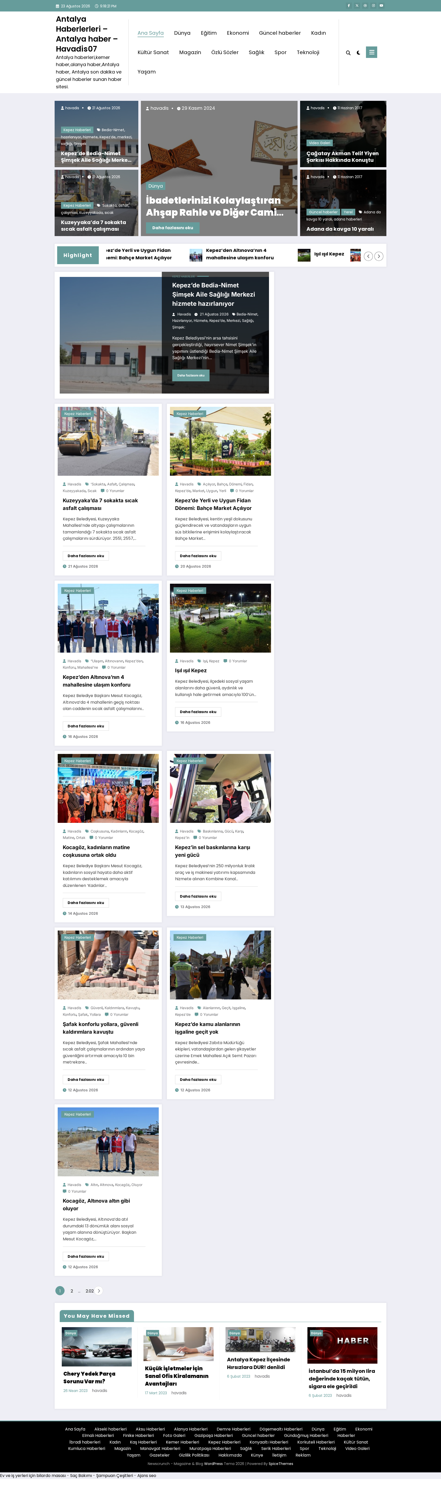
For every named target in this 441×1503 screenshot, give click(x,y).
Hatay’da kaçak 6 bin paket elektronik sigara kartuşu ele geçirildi (338, 1382)
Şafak (83, 1014)
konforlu (69, 1014)
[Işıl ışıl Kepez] (220, 618)
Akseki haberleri (110, 1432)
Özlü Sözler (225, 52)
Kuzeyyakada (91, 212)
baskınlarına (213, 831)
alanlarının (211, 1008)
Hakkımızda (230, 1458)
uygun (211, 490)
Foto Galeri (174, 1438)
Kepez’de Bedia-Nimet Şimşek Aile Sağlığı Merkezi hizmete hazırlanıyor (96, 156)
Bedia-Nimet (113, 129)
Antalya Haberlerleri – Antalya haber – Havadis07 (87, 34)
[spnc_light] (358, 52)
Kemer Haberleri (182, 1445)
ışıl (205, 661)
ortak (80, 837)
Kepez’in (182, 837)
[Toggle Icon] (371, 52)
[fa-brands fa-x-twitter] (357, 6)
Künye (257, 1458)
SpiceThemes (281, 1466)
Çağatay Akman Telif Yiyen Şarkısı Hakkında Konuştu (343, 156)
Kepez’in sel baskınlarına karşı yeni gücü (212, 851)
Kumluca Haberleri (86, 1452)
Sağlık (256, 52)
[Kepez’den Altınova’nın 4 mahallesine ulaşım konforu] (108, 618)
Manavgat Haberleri (160, 1452)
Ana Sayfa (151, 32)
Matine (68, 837)
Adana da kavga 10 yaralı (340, 229)
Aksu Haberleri (150, 1432)
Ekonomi (238, 32)
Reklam (303, 1458)
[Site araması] (348, 52)
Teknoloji (308, 52)
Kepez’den (134, 661)
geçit (226, 1008)
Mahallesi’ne (87, 667)
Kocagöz (136, 831)
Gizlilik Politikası (194, 1458)
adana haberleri (348, 219)
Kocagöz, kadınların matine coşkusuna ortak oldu (338, 254)
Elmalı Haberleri (98, 1438)
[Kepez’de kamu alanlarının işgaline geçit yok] (220, 965)
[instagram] (373, 6)
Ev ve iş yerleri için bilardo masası (33, 1479)
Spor (281, 52)
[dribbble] (365, 6)
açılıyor (209, 484)
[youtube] (381, 6)
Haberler (346, 1438)
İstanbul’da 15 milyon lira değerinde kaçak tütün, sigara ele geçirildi (258, 1378)
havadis (71, 108)
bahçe (222, 484)
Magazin (190, 52)
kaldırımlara (114, 1008)
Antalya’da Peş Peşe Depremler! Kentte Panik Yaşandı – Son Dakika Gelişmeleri (257, 207)
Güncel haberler (280, 32)
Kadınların (119, 831)
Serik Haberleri (276, 1452)
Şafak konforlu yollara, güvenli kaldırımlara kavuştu (100, 1028)
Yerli (222, 490)
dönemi (235, 484)
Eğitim (209, 32)
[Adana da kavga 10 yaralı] (343, 202)
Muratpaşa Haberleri (210, 1452)
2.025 (88, 1291)
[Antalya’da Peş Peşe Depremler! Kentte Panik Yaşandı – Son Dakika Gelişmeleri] (273, 168)
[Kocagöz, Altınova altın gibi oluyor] (108, 1141)
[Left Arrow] (368, 256)
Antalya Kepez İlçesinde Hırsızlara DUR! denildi (174, 1363)
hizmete (90, 137)
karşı (239, 831)
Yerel (348, 212)
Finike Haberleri (138, 1438)
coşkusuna (100, 831)
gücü (229, 831)
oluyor (136, 1184)
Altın (94, 1184)
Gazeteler (160, 1458)
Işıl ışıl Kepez (267, 254)
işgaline (238, 1008)
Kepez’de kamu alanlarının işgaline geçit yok (207, 1028)
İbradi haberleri (84, 1445)
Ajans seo (146, 1479)
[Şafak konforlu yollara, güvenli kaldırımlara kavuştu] (108, 965)
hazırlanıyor (71, 137)
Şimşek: (80, 143)
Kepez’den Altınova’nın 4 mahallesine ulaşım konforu (178, 254)
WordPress (213, 1466)
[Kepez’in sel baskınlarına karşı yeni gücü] (220, 788)
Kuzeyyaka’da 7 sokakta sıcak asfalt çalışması (93, 225)
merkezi (124, 137)
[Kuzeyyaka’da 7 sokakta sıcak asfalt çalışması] (108, 441)
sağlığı (66, 143)
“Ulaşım (97, 661)
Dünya (182, 32)
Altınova (106, 1184)
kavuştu (132, 1008)
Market (198, 490)
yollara (95, 1014)
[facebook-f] (349, 6)
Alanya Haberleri (190, 1432)
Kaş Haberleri (143, 1445)
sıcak (109, 212)
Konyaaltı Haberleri (269, 1445)
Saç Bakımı (81, 1479)
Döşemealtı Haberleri (281, 1432)
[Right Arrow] (379, 256)
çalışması (69, 212)
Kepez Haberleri (77, 129)
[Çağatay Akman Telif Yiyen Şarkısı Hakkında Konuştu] (343, 134)
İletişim (279, 1458)
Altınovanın (114, 661)
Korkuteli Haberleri (316, 1445)
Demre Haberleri (233, 1432)
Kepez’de (108, 137)
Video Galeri (319, 142)
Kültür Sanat (153, 52)
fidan (248, 484)
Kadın (318, 32)
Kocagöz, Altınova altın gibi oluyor (96, 1205)
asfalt (123, 205)
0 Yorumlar (115, 490)
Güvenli (97, 1008)
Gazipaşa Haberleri (213, 1438)
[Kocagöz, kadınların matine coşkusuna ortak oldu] (108, 788)
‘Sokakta (109, 205)
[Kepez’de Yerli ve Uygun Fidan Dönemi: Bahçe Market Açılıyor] (220, 441)
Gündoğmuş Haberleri (306, 1438)
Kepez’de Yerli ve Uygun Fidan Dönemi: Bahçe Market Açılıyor (213, 504)
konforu (69, 667)
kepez (214, 661)
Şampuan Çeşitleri (114, 1479)
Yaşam (147, 71)
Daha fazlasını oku (227, 228)
